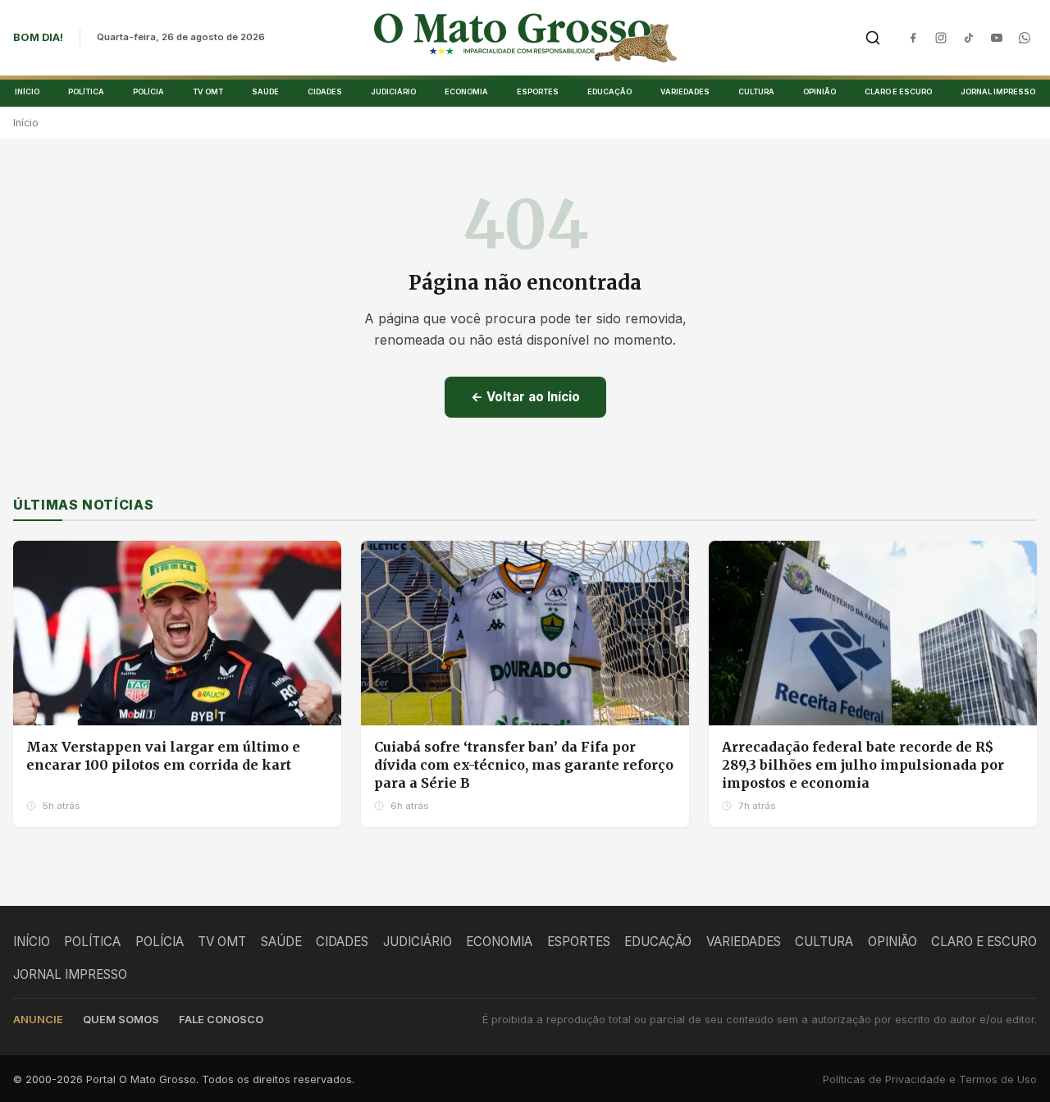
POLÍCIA (148, 91)
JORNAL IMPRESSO (998, 91)
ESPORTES (538, 91)
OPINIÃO (819, 91)
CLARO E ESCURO (898, 91)
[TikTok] (968, 37)
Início (26, 123)
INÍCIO (27, 91)
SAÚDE (265, 91)
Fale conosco (221, 1019)
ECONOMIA (466, 91)
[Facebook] (913, 37)
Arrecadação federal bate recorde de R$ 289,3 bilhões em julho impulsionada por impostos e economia (863, 764)
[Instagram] (941, 37)
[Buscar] (873, 38)
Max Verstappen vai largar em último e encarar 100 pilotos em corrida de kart (163, 755)
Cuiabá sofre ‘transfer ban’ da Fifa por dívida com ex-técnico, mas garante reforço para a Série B (523, 764)
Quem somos (121, 1019)
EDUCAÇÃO (609, 91)
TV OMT (208, 91)
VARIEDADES (685, 91)
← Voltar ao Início (525, 397)
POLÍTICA (86, 91)
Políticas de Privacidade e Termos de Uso (930, 1079)
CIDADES (325, 91)
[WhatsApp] (1024, 37)
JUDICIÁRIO (393, 91)
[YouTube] (996, 37)
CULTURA (756, 91)
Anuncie (38, 1019)
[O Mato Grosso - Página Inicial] (525, 37)
